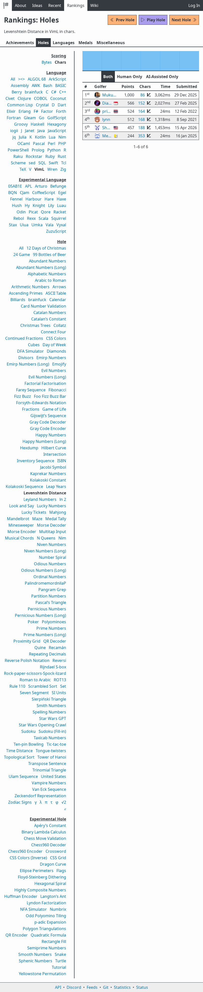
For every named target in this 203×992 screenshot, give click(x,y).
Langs (64, 42)
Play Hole (156, 20)
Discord (74, 987)
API (58, 987)
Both (108, 76)
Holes (43, 42)
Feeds (92, 987)
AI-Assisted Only (162, 76)
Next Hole (181, 20)
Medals (85, 42)
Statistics (122, 987)
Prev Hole (125, 20)
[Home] (6, 5)
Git (105, 987)
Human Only (129, 76)
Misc (111, 42)
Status (142, 987)
